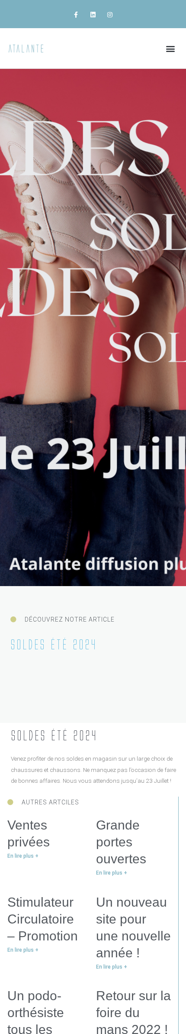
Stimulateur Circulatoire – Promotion (42, 919)
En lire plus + (22, 856)
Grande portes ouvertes (121, 842)
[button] (170, 48)
